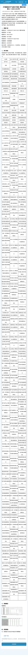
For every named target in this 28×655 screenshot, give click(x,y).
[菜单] (25, 2)
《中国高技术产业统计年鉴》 (8, 13)
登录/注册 (21, 2)
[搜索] (16, 2)
